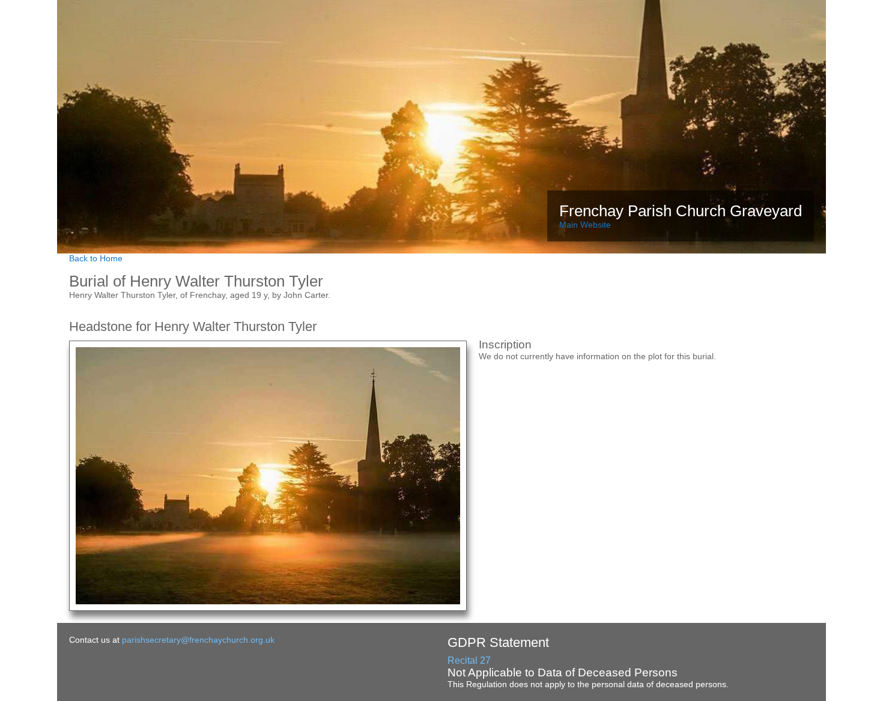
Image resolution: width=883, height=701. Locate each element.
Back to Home (96, 258)
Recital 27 (469, 660)
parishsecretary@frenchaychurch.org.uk (198, 640)
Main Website (585, 224)
